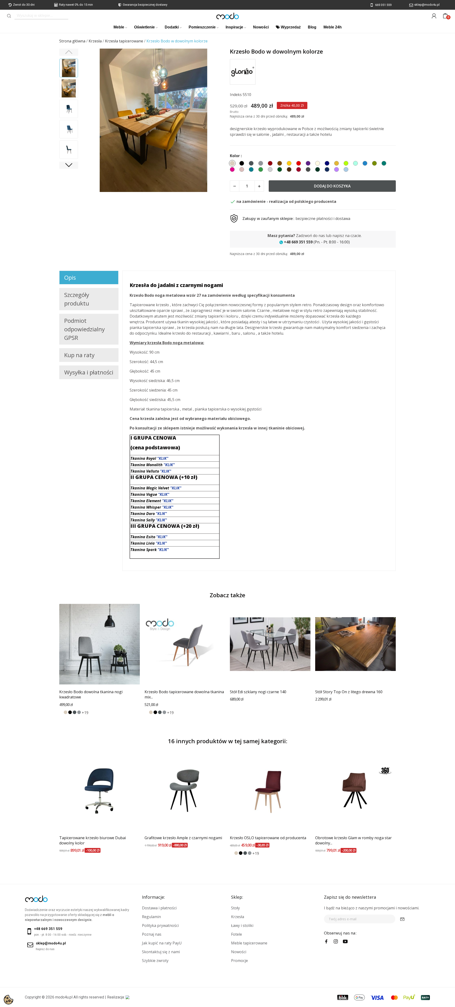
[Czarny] (70, 712)
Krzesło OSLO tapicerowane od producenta (268, 837)
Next (215, 121)
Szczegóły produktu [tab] (76, 299)
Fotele (236, 934)
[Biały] (61, 712)
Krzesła (237, 916)
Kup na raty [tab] (79, 355)
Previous (91, 121)
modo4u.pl (64, 997)
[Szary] (79, 712)
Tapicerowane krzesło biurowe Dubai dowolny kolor (92, 840)
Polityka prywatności (160, 925)
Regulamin (151, 916)
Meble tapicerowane (249, 943)
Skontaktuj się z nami (161, 951)
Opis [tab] (70, 277)
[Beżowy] (65, 712)
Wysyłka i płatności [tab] (88, 372)
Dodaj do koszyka (332, 186)
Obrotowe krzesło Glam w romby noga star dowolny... (353, 840)
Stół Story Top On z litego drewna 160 (348, 691)
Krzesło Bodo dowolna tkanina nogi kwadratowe (91, 694)
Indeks (236, 94)
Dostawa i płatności (159, 908)
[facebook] (326, 941)
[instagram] (335, 941)
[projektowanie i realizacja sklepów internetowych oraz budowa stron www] (127, 997)
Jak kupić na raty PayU (162, 943)
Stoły (235, 908)
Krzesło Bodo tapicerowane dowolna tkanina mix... (184, 694)
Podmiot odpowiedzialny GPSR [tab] (84, 329)
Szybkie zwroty (155, 960)
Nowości (238, 951)
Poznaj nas (151, 934)
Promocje (239, 960)
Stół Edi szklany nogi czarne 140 (258, 691)
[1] (402, 919)
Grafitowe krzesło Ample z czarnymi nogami (183, 837)
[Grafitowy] (74, 712)
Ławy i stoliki (242, 925)
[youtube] (345, 941)
